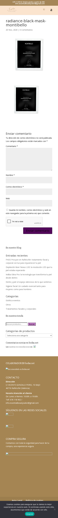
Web (8, 198)
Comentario (12, 146)
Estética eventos (13, 300)
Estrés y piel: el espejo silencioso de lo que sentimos (29, 282)
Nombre (10, 175)
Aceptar (29, 514)
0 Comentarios (26, 30)
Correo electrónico (15, 186)
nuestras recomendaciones (19, 347)
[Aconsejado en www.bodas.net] (18, 369)
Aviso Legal (17, 500)
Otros (8, 304)
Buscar (32, 324)
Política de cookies (34, 500)
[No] (54, 509)
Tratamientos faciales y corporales (21, 309)
